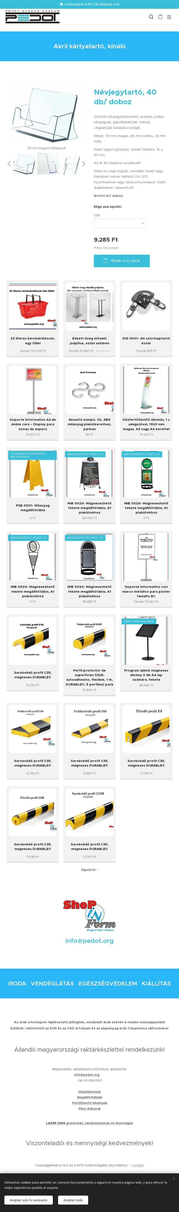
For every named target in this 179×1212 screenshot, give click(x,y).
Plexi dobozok (90, 1109)
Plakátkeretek (89, 1092)
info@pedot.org (87, 1075)
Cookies (138, 1165)
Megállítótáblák (89, 1097)
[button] (151, 16)
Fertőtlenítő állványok (89, 1103)
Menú (169, 16)
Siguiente (88, 870)
